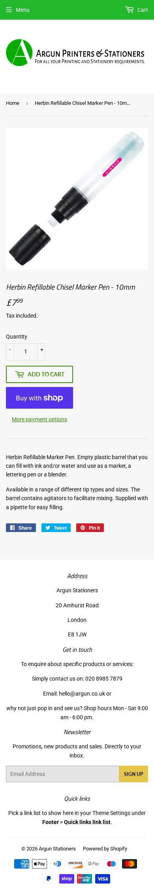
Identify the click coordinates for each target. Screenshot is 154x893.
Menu (23, 10)
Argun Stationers (57, 849)
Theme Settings (111, 813)
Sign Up (133, 774)
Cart (142, 10)
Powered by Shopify (105, 849)
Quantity (16, 336)
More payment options (39, 419)
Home (12, 103)
